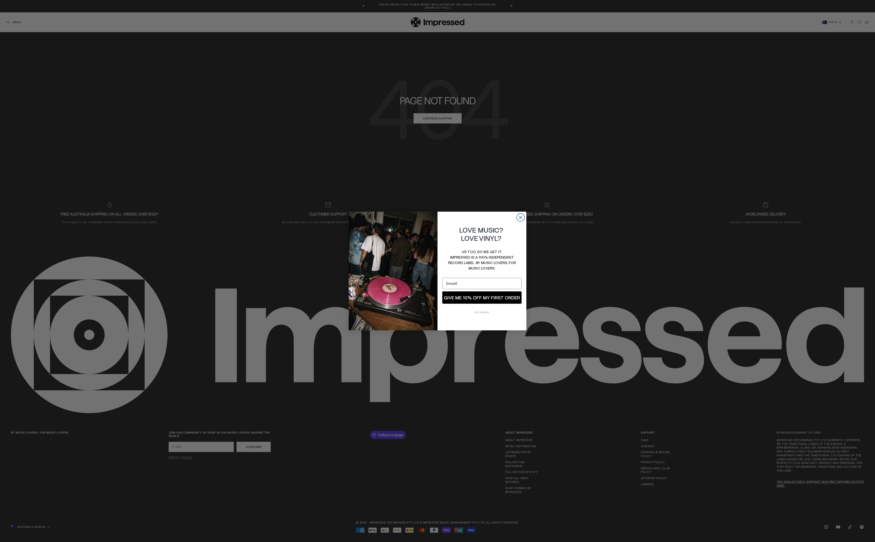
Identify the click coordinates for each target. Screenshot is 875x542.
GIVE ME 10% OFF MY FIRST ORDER (482, 297)
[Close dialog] (521, 217)
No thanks (482, 312)
